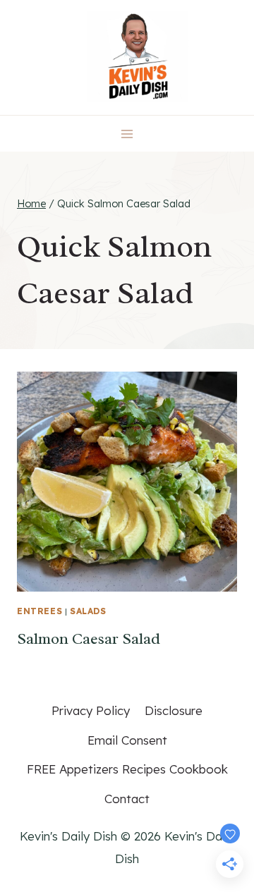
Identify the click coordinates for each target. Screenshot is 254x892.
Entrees (39, 611)
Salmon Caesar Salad (88, 639)
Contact (127, 798)
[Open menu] (127, 134)
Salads (88, 611)
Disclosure (173, 710)
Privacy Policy (91, 710)
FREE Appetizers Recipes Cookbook (127, 769)
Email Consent (127, 740)
